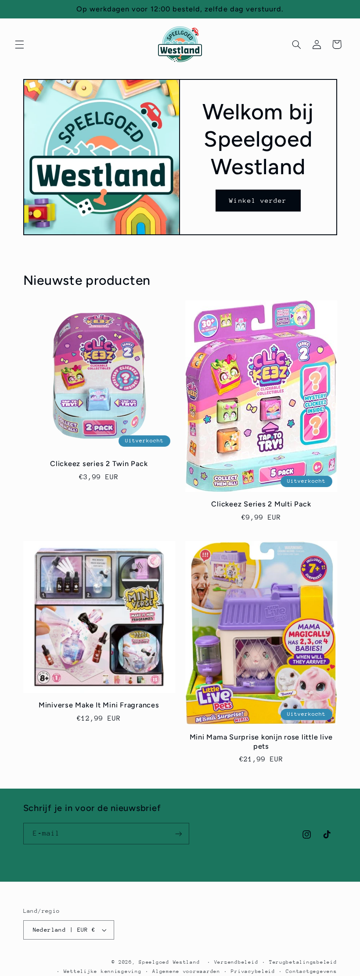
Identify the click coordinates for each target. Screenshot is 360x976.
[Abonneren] (178, 833)
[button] (19, 44)
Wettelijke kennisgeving (103, 971)
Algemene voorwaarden (186, 971)
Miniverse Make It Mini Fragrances (99, 705)
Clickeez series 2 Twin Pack (99, 463)
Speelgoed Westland (169, 962)
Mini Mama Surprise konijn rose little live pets (261, 741)
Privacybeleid (253, 971)
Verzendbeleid (236, 962)
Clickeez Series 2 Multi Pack (261, 504)
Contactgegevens (311, 971)
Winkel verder (258, 200)
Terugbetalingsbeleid (303, 962)
